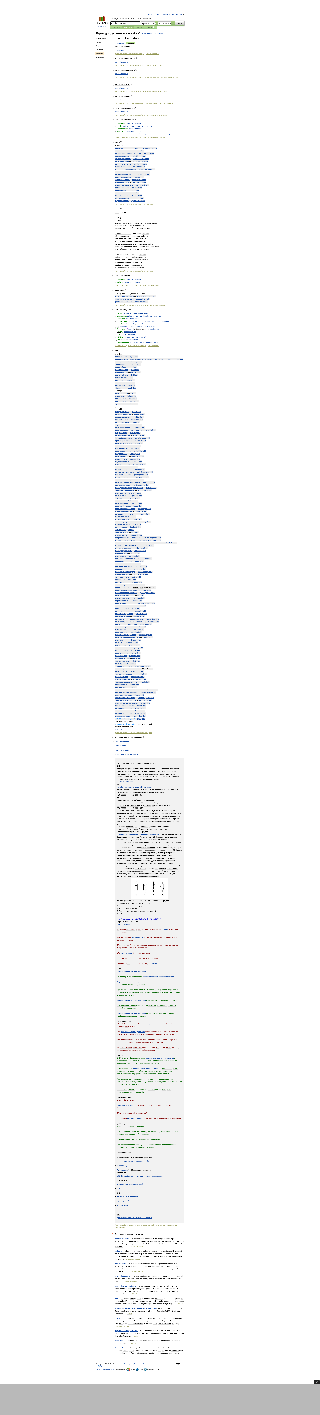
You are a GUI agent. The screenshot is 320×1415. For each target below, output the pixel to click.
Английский (100, 53)
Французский (100, 57)
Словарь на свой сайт (170, 14)
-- (137, 103)
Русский (99, 42)
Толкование (119, 43)
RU (181, 14)
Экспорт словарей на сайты (105, 1369)
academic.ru (102, 26)
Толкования (116, 27)
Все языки (99, 49)
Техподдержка (128, 1364)
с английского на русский (152, 34)
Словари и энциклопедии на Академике (131, 18)
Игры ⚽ (151, 27)
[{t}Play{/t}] (131, 46)
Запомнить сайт (153, 14)
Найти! (179, 23)
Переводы (128, 27)
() (160, 134)
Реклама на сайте (139, 1364)
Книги (140, 27)
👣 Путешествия (103, 1366)
